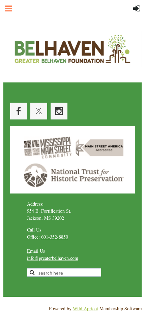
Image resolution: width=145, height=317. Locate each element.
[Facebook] (18, 111)
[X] (38, 111)
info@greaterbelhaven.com (52, 258)
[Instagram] (59, 111)
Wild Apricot (85, 308)
